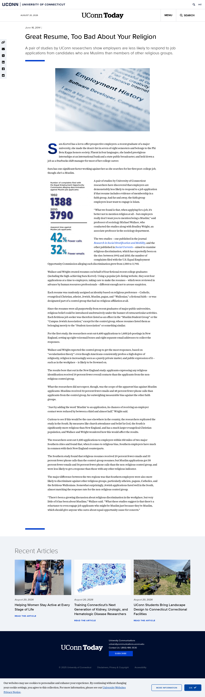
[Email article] (3, 49)
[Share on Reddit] (3, 75)
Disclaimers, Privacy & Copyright (113, 667)
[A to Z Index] (199, 4)
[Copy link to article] (3, 42)
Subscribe (121, 653)
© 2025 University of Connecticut (75, 667)
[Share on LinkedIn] (3, 62)
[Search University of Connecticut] (193, 4)
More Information (166, 687)
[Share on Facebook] (3, 69)
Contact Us (114, 647)
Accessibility (140, 667)
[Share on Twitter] (3, 55)
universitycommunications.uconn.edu (126, 644)
